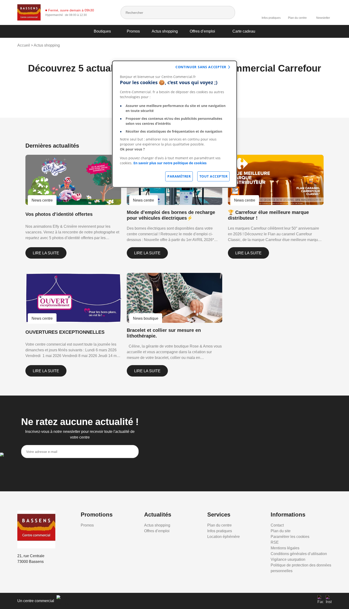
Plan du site (281, 531)
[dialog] (174, 124)
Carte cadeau (243, 31)
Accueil (23, 45)
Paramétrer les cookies (290, 537)
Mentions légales (285, 548)
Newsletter (323, 17)
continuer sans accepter (200, 67)
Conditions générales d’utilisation (299, 554)
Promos (133, 31)
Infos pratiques (271, 17)
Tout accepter (213, 176)
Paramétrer (179, 176)
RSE (275, 542)
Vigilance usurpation (288, 559)
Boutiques (102, 31)
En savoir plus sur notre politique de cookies (170, 163)
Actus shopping (165, 31)
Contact (277, 525)
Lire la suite (46, 253)
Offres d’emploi (202, 31)
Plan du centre (297, 17)
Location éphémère (223, 537)
